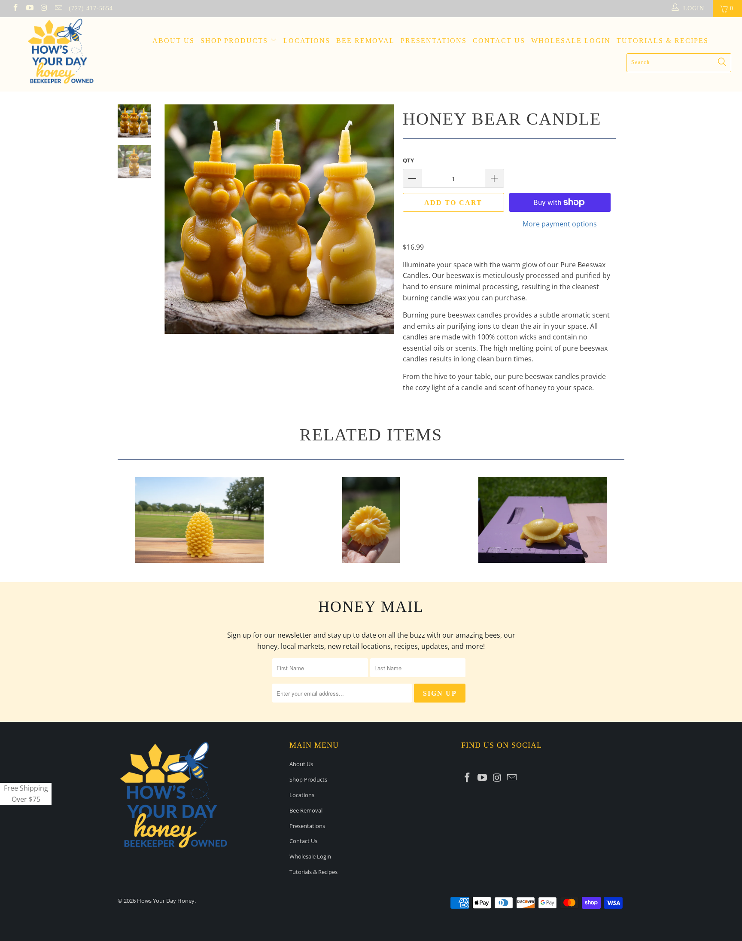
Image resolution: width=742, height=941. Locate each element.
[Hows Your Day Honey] (64, 54)
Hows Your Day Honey (166, 900)
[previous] (176, 225)
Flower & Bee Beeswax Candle (371, 520)
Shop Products (236, 40)
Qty (408, 160)
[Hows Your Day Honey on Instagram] (44, 8)
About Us (173, 40)
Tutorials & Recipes (663, 40)
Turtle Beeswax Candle (542, 520)
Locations (306, 40)
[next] (382, 225)
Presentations (434, 40)
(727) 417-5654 (91, 8)
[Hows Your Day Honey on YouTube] (29, 8)
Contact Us (499, 40)
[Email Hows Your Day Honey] (58, 8)
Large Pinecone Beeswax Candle (199, 520)
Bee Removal (365, 40)
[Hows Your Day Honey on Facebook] (15, 8)
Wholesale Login (571, 40)
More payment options (560, 224)
